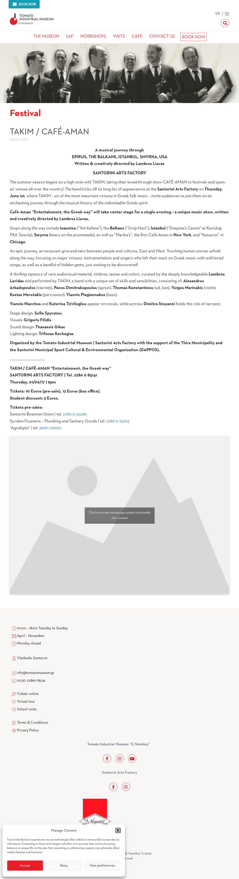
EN (227, 13)
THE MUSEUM (46, 36)
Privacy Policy (28, 730)
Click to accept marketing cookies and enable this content (119, 515)
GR (217, 13)
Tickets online (28, 694)
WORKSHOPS (93, 36)
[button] (118, 830)
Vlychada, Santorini (31, 658)
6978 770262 (50, 428)
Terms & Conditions (32, 723)
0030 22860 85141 (30, 680)
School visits (27, 709)
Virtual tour (26, 702)
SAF (69, 36)
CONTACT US (162, 36)
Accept (25, 865)
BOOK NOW (193, 37)
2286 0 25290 (75, 414)
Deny (64, 865)
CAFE (137, 36)
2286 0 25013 (117, 421)
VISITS (119, 36)
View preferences (102, 865)
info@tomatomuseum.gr (35, 673)
